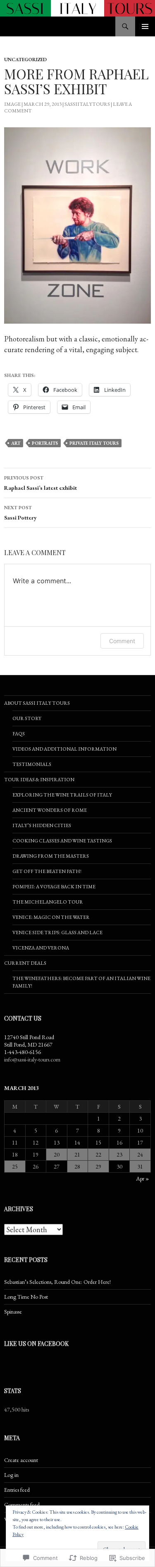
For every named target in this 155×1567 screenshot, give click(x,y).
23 (119, 1154)
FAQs (18, 733)
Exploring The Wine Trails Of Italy (62, 795)
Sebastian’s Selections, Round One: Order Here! (57, 1282)
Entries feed (17, 1489)
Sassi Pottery (20, 512)
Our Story (26, 718)
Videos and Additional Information (64, 749)
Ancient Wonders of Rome (49, 810)
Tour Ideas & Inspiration (39, 779)
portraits (45, 443)
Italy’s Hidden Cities (41, 825)
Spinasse (13, 1311)
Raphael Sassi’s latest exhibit (40, 483)
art (15, 443)
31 (140, 1166)
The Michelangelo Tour (47, 902)
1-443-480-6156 (22, 1052)
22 (98, 1154)
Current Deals (25, 963)
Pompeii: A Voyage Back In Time (53, 886)
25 (15, 1166)
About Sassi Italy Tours (37, 703)
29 (98, 1166)
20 (57, 1154)
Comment (122, 640)
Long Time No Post (26, 1296)
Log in (11, 1475)
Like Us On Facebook (36, 1344)
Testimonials (31, 764)
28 (77, 1166)
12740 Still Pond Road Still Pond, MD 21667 (29, 1040)
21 (77, 1154)
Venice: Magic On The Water (51, 917)
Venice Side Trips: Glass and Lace (57, 932)
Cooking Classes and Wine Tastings (62, 840)
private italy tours (94, 443)
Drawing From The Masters (50, 856)
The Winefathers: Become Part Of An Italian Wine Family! (81, 982)
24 (140, 1154)
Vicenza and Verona (40, 947)
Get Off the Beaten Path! (46, 871)
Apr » (142, 1178)
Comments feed (22, 1504)
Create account (21, 1460)
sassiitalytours (87, 104)
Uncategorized (25, 59)
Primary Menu (145, 26)
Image (12, 104)
